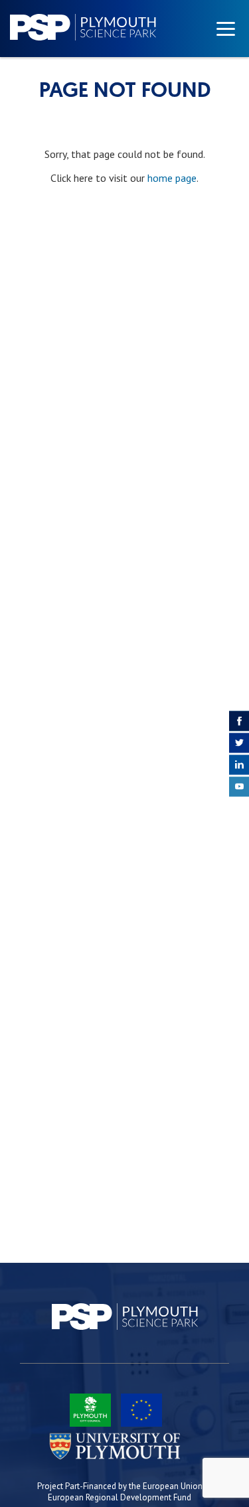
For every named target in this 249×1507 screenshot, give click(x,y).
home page (172, 177)
